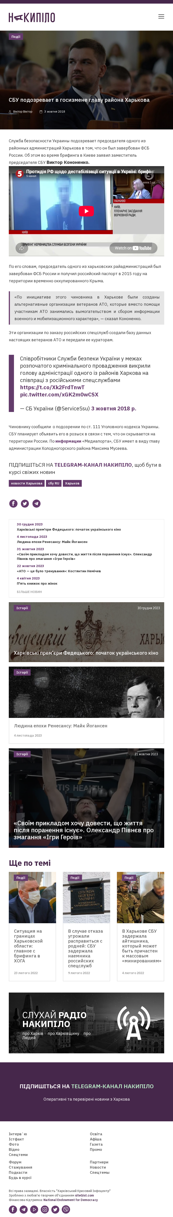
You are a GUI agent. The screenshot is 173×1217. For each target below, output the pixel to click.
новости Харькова (26, 483)
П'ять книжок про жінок (37, 583)
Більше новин (29, 592)
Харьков (72, 483)
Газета (96, 1144)
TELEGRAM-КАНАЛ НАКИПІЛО (93, 464)
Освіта (96, 1133)
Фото (14, 1144)
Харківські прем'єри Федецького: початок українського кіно (69, 529)
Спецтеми (18, 1154)
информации (68, 441)
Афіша (96, 1139)
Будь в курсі (20, 1177)
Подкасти (18, 1172)
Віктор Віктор (22, 111)
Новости (98, 1167)
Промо (96, 1149)
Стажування (20, 1167)
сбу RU (53, 483)
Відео (14, 1149)
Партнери (99, 1162)
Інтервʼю (18, 1133)
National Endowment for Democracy (70, 1200)
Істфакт (16, 1139)
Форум (15, 1162)
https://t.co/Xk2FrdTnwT (52, 387)
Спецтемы (99, 1172)
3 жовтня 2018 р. (113, 408)
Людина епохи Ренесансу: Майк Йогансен (52, 542)
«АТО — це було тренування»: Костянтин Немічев (59, 571)
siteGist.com (84, 1195)
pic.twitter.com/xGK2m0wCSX (59, 394)
